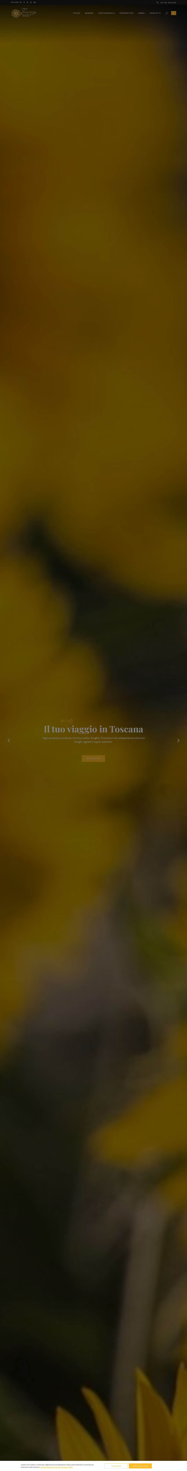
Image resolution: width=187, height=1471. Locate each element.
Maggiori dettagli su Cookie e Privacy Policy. (56, 1467)
